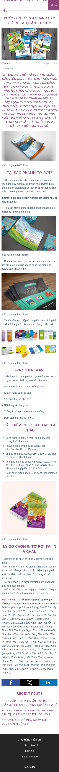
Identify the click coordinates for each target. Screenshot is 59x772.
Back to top (30, 767)
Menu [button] (54, 5)
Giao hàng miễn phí (29, 739)
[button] (11, 682)
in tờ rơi (39, 188)
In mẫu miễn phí (29, 745)
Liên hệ (29, 750)
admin (7, 63)
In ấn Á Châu (9, 599)
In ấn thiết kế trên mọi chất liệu (24, 5)
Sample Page (29, 756)
